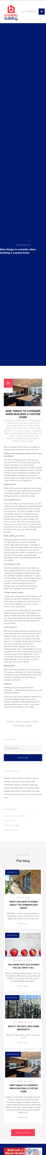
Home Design (18, 725)
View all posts (23, 1133)
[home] (11, 11)
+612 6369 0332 (30, 11)
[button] (42, 11)
